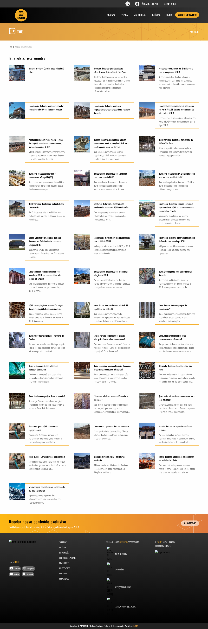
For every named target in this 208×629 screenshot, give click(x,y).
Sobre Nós (63, 542)
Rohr (169, 15)
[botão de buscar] (127, 4)
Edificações (119, 569)
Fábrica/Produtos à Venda (125, 606)
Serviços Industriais (122, 587)
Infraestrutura (120, 554)
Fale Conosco (64, 568)
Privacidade (64, 578)
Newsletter (64, 563)
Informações (64, 552)
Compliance (170, 4)
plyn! (135, 626)
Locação (111, 15)
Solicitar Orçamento (67, 557)
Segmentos (140, 15)
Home (10, 47)
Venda (124, 15)
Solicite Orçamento (187, 14)
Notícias (156, 15)
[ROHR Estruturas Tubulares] (21, 15)
